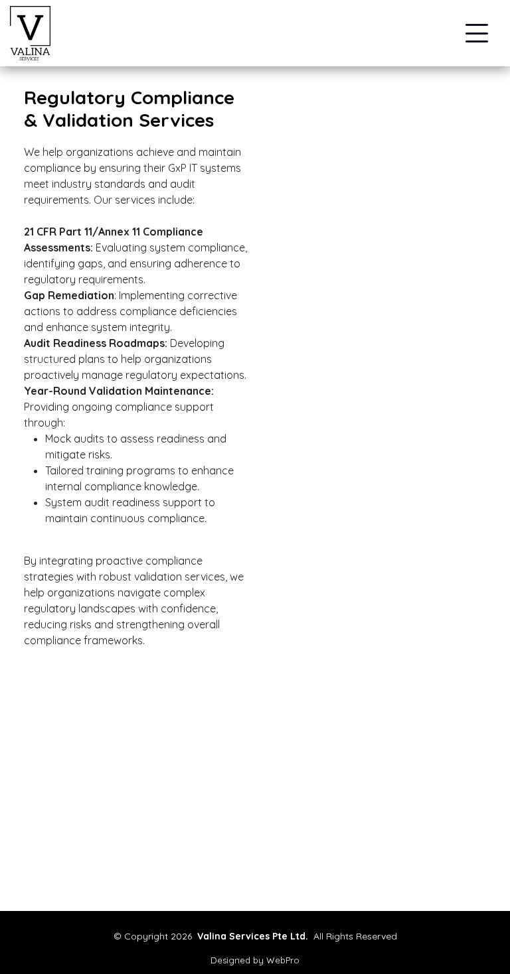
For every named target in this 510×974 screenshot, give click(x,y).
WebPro (282, 960)
